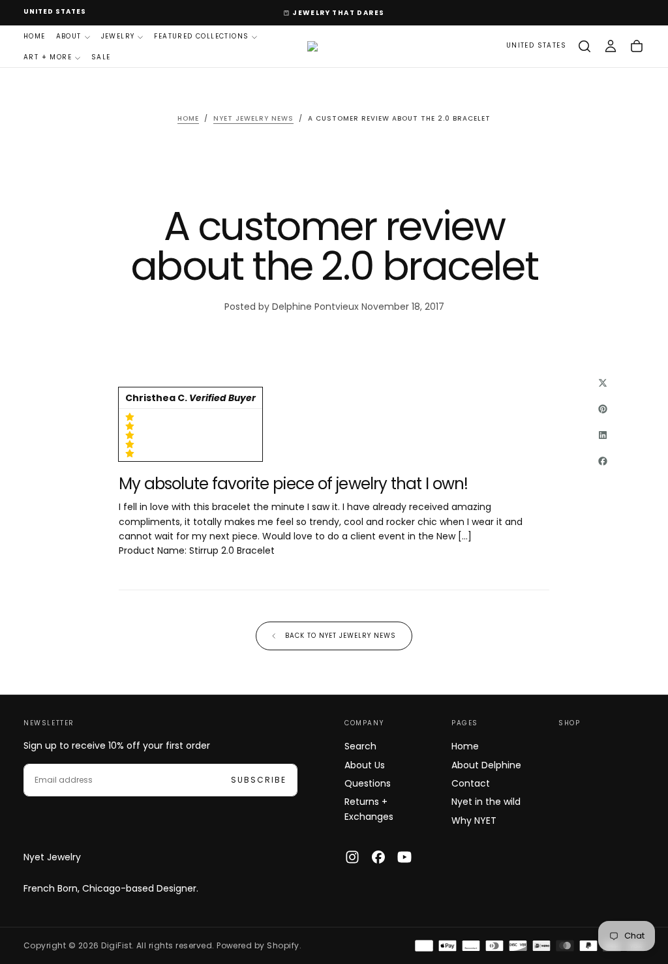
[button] (54, 12)
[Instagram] (352, 857)
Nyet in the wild (486, 801)
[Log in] (610, 46)
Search (360, 746)
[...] (465, 536)
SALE (101, 57)
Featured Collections (201, 36)
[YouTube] (404, 857)
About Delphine (486, 765)
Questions (367, 783)
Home (34, 36)
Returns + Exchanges (368, 808)
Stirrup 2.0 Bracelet (232, 550)
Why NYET (473, 820)
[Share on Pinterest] (603, 409)
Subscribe (258, 779)
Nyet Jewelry (52, 857)
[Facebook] (378, 857)
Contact (470, 783)
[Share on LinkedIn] (603, 435)
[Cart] (637, 46)
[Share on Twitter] (603, 383)
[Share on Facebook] (603, 461)
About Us (364, 765)
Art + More (47, 57)
